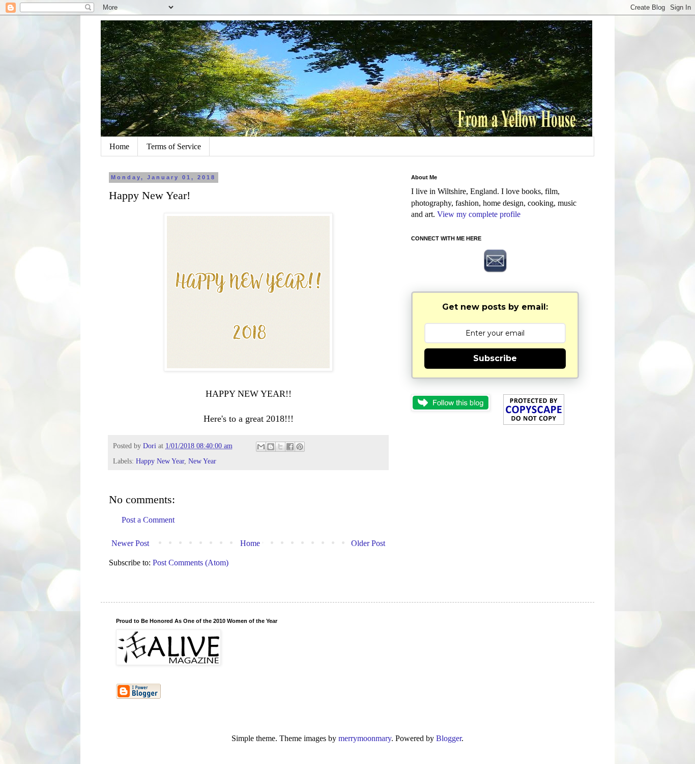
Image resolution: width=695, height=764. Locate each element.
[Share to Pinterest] (300, 447)
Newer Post (130, 543)
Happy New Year (160, 461)
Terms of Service (174, 146)
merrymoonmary (364, 738)
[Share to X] (280, 447)
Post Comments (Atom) (190, 562)
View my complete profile (478, 214)
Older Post (368, 543)
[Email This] (261, 447)
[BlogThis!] (271, 447)
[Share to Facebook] (290, 447)
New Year (202, 461)
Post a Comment (148, 519)
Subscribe (495, 358)
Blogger (448, 738)
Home (119, 146)
